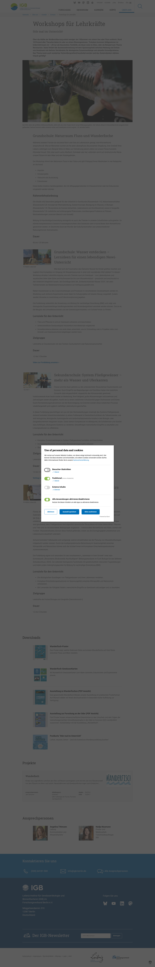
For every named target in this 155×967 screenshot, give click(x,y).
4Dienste (56, 490)
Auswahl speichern (69, 512)
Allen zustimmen (91, 512)
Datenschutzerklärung (81, 460)
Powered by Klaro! (105, 516)
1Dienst (55, 472)
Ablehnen (50, 512)
